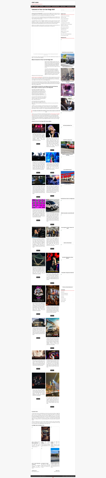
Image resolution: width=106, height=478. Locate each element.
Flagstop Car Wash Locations (65, 31)
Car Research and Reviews (64, 294)
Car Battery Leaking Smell (67, 139)
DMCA (69, 476)
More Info (38, 143)
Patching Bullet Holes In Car (64, 28)
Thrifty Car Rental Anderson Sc (67, 287)
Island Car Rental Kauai (67, 242)
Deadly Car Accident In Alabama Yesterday (67, 155)
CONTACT (63, 476)
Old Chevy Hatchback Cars (67, 125)
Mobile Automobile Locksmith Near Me (67, 213)
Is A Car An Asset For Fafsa (64, 35)
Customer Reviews (63, 300)
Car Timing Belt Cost (63, 32)
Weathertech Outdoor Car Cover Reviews (66, 24)
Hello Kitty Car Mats (63, 17)
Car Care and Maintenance (64, 293)
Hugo (40, 476)
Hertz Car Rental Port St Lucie (68, 66)
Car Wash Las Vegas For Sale (55, 463)
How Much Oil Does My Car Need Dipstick (67, 258)
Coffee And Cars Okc (63, 29)
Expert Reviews (42, 11)
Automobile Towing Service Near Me (67, 272)
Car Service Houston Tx (64, 21)
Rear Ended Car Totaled (44, 463)
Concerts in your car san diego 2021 (37, 77)
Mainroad (43, 476)
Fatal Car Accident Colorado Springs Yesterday (68, 82)
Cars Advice (38, 11)
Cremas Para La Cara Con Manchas (67, 52)
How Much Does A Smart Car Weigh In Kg (67, 198)
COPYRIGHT (66, 476)
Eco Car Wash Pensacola (68, 169)
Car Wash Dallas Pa (67, 184)
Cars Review (62, 297)
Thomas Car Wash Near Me (64, 18)
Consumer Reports (63, 298)
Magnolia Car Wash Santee (64, 25)
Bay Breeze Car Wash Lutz (67, 96)
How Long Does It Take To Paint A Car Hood (67, 228)
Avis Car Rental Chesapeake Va (67, 110)
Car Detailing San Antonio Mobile (65, 22)
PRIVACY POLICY (72, 476)
